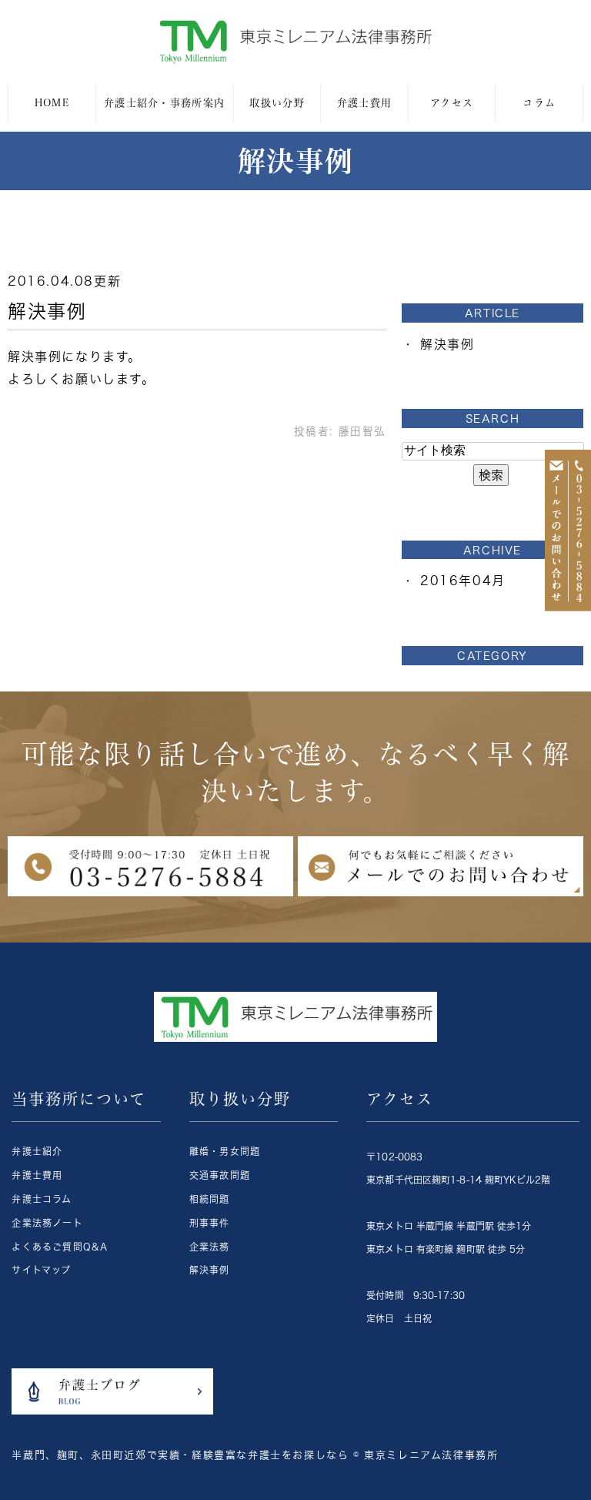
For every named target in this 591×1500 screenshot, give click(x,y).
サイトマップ (41, 1269)
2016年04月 (463, 580)
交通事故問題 (219, 1175)
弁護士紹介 (37, 1151)
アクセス (451, 103)
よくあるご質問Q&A (60, 1246)
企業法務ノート (47, 1222)
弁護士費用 (364, 103)
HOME (52, 103)
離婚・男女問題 (224, 1151)
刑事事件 (209, 1222)
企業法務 (209, 1246)
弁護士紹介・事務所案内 (164, 103)
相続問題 (209, 1199)
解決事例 (47, 311)
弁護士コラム (42, 1199)
